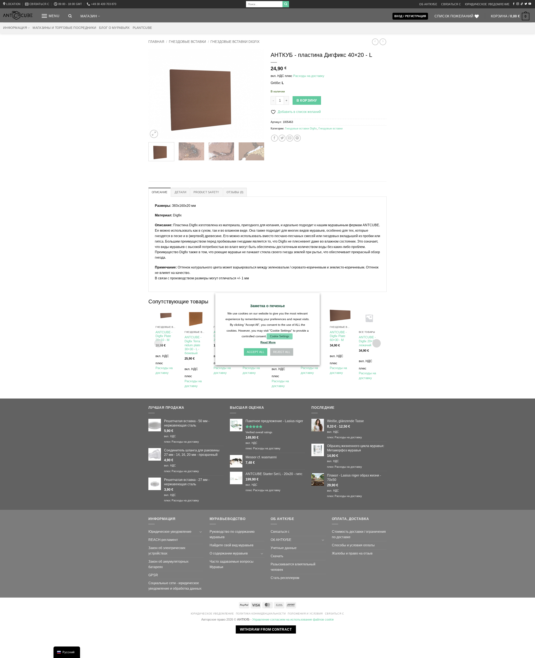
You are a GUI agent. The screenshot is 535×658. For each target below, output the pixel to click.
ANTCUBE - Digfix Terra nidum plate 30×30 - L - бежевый (193, 345)
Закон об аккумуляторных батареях (168, 564)
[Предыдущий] (156, 94)
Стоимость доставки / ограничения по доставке (359, 534)
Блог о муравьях (114, 27)
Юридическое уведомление (487, 4)
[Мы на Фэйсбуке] (513, 4)
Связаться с (451, 4)
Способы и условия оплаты (353, 545)
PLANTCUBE (142, 27)
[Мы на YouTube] (530, 4)
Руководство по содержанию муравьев (232, 534)
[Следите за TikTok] (522, 4)
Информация (15, 27)
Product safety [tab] (206, 192)
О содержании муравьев (229, 553)
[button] (50, 16)
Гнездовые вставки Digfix (235, 41)
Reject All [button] (281, 352)
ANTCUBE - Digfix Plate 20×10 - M (163, 336)
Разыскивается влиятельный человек (293, 566)
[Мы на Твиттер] (526, 4)
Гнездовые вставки (187, 41)
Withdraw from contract (266, 629)
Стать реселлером (285, 578)
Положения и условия (305, 613)
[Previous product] (383, 41)
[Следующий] (257, 94)
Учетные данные (284, 548)
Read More (268, 342)
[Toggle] (200, 531)
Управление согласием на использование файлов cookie (293, 619)
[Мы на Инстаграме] (517, 4)
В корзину (307, 100)
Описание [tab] (159, 192)
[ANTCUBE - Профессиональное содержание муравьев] (17, 15)
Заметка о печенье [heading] (267, 306)
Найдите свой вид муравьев (231, 545)
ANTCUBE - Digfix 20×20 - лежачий (368, 341)
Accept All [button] (255, 352)
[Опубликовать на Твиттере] (282, 138)
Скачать (277, 556)
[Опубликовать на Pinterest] (297, 138)
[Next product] (375, 41)
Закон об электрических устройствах (166, 550)
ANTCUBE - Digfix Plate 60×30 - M (338, 336)
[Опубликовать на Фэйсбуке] (274, 138)
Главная (156, 41)
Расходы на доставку (308, 76)
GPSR (153, 575)
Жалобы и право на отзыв (352, 553)
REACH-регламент (163, 540)
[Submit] (286, 4)
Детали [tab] (180, 192)
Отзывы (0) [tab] (235, 192)
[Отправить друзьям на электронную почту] (289, 138)
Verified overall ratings (259, 432)
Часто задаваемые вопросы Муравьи (231, 564)
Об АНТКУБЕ (428, 4)
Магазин (88, 16)
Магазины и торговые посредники (64, 27)
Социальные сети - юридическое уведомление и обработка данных (174, 585)
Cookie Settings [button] (279, 336)
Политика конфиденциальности (261, 613)
